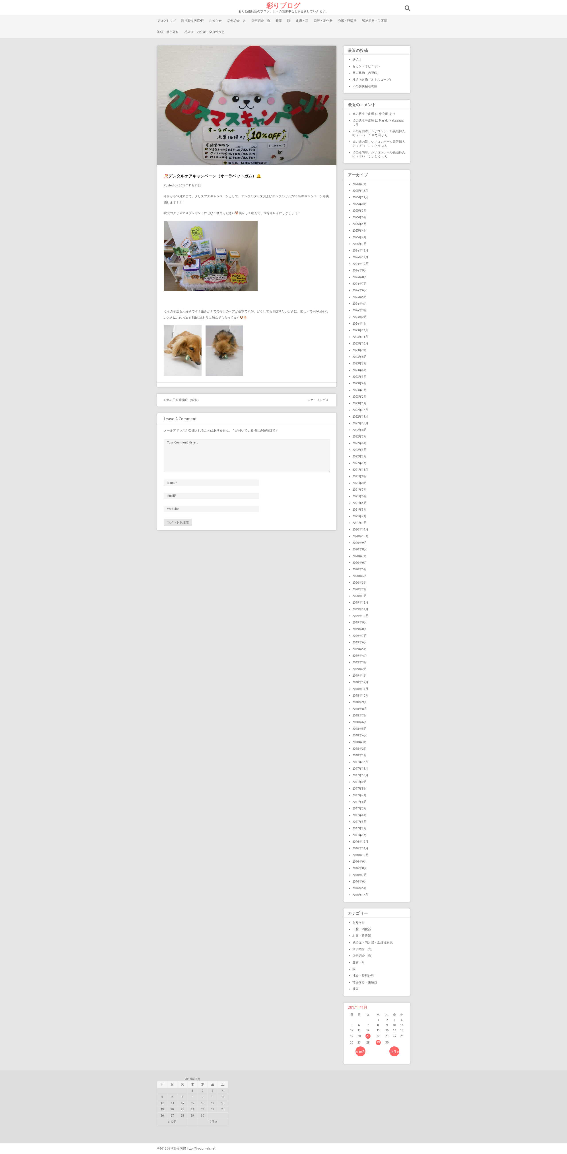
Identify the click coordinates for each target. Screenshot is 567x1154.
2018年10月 (360, 695)
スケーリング (316, 400)
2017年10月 (360, 775)
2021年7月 (359, 490)
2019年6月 (359, 642)
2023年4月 (359, 383)
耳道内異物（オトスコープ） (372, 79)
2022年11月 (360, 416)
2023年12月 (360, 330)
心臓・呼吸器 (347, 20)
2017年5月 (359, 808)
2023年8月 (359, 357)
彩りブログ (283, 6)
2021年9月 (359, 476)
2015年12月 (360, 895)
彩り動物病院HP (192, 20)
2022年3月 (359, 456)
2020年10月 (360, 536)
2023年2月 (359, 397)
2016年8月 (359, 868)
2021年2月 (359, 516)
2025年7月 (359, 211)
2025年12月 (360, 191)
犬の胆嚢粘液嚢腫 (364, 86)
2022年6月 (359, 443)
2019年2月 (359, 669)
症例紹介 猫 (260, 20)
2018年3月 (359, 742)
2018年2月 (359, 749)
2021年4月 (359, 503)
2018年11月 (360, 689)
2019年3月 (359, 662)
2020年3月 (359, 583)
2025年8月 (359, 204)
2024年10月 (360, 264)
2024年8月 (359, 277)
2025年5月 (359, 224)
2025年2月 (359, 237)
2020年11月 (360, 529)
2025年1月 (359, 244)
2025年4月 (359, 230)
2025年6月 (359, 217)
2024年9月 (359, 270)
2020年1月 (359, 596)
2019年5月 (359, 649)
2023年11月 (360, 337)
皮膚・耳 (302, 20)
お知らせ (215, 20)
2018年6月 (359, 722)
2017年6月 (359, 802)
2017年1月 (359, 835)
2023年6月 (359, 370)
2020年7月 (359, 556)
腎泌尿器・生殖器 (374, 20)
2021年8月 (359, 483)
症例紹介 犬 (236, 20)
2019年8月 (359, 629)
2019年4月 (359, 656)
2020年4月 (359, 576)
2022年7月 (359, 436)
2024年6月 (359, 290)
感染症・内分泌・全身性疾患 (204, 32)
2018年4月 (359, 735)
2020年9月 (359, 543)
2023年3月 (359, 390)
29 (378, 1042)
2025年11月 (360, 197)
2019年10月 (360, 616)
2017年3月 (359, 822)
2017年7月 (359, 795)
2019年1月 (359, 676)
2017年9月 (359, 782)
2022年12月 (360, 410)
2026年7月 (359, 184)
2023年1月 (359, 403)
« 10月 (360, 1052)
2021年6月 (359, 496)
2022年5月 (359, 450)
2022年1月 (359, 463)
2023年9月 (359, 350)
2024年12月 (360, 250)
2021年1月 (359, 523)
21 (367, 1036)
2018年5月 (359, 729)
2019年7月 (359, 636)
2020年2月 (359, 589)
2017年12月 (360, 762)
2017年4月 (359, 815)
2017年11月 (360, 769)
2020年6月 (359, 563)
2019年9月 (359, 622)
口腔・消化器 (323, 20)
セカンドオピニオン (366, 66)
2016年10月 (360, 855)
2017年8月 (359, 788)
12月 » (394, 1052)
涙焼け (357, 60)
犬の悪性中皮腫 (363, 114)
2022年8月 (359, 430)
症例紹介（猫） (363, 956)
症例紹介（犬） (363, 949)
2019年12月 (360, 602)
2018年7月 (359, 715)
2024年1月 (359, 323)
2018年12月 (360, 682)
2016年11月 (360, 848)
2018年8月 (359, 709)
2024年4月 (359, 304)
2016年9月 (359, 862)
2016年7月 (359, 875)
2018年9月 (359, 702)
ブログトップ (166, 20)
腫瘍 (279, 20)
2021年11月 (360, 470)
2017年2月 (359, 828)
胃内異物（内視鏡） (366, 73)
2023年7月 (359, 363)
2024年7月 (359, 284)
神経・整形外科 (168, 32)
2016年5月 (359, 888)
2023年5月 (359, 377)
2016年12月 (360, 842)
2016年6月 (359, 881)
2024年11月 (360, 257)
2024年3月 (359, 310)
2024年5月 (359, 297)
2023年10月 (360, 343)
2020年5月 (359, 569)
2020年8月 (359, 549)
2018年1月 (359, 755)
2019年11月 (360, 609)
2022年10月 (360, 423)
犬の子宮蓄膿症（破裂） (182, 400)
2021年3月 (359, 509)
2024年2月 (359, 317)
